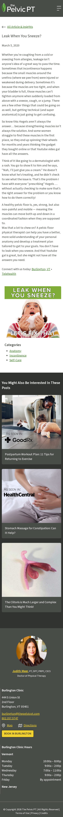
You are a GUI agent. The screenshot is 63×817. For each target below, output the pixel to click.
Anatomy (15, 351)
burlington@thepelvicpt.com (21, 714)
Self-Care (15, 360)
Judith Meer (20, 671)
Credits (44, 813)
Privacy (35, 813)
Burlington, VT (41, 269)
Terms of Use (22, 813)
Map (10, 725)
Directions (30, 725)
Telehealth (9, 274)
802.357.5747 (10, 718)
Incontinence (17, 355)
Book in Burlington (17, 734)
